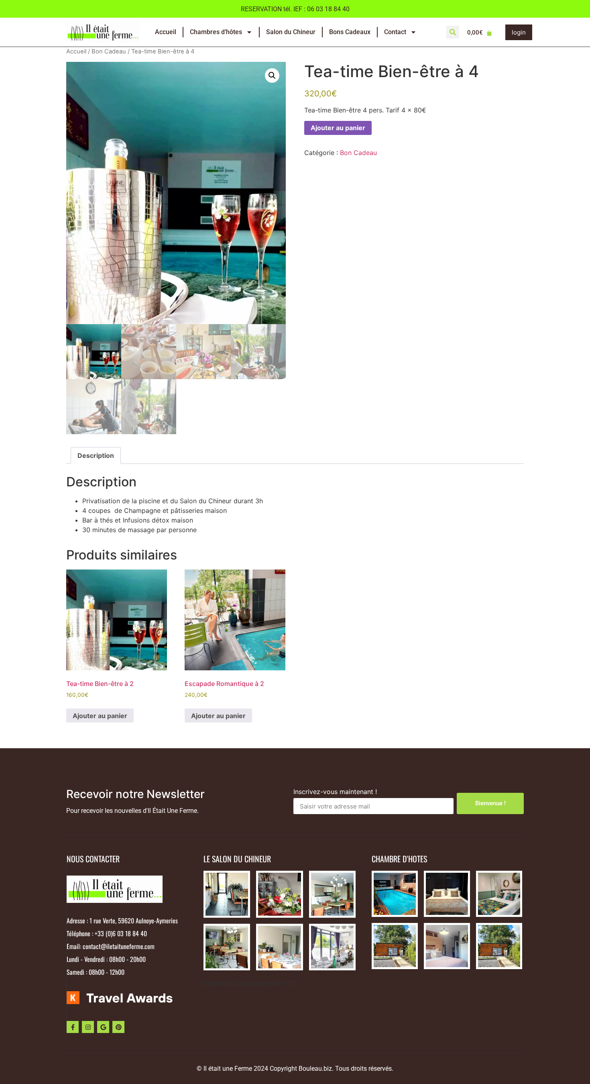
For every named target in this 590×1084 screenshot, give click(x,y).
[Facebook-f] (73, 1027)
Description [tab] (95, 455)
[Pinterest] (118, 1027)
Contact (395, 32)
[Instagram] (88, 1027)
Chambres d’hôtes (216, 32)
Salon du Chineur (290, 32)
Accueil (165, 32)
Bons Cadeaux (349, 32)
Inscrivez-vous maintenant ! (335, 792)
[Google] (103, 1027)
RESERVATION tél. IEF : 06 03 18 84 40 (295, 9)
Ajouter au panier (338, 128)
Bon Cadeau (109, 51)
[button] (452, 32)
